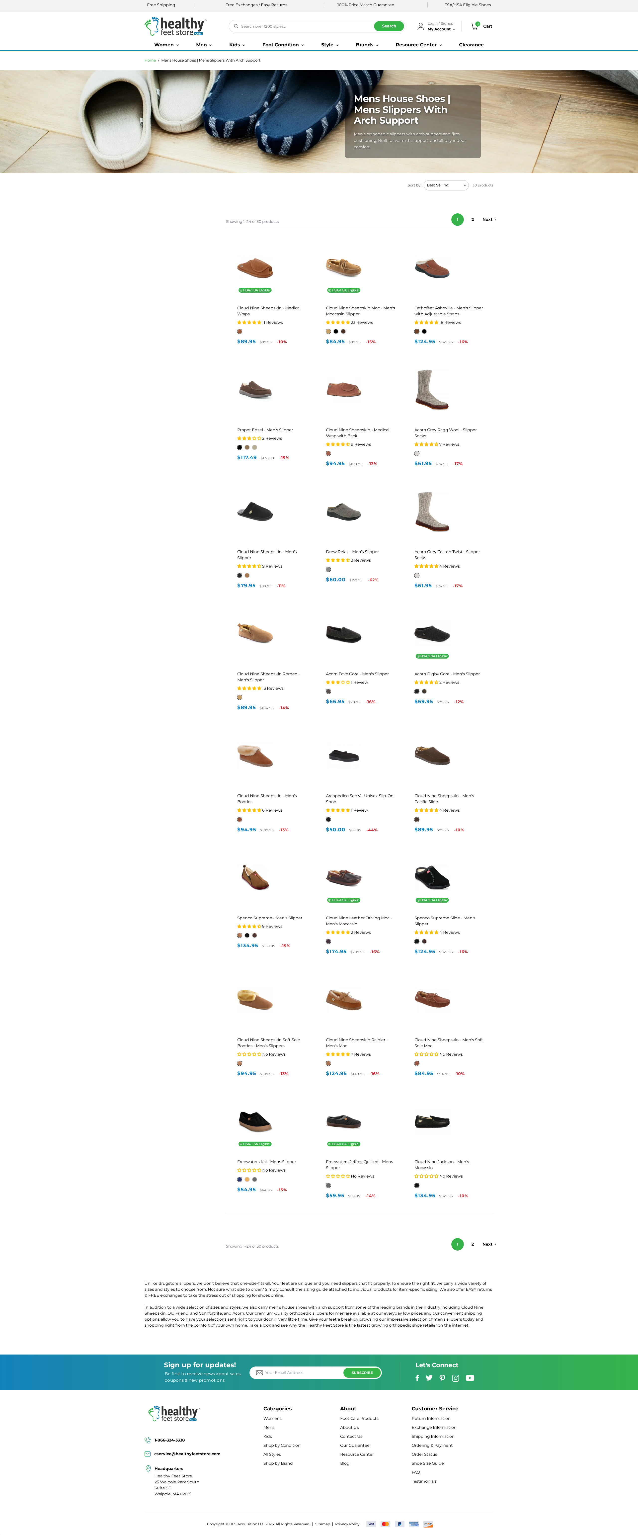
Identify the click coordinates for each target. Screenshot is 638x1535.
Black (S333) (424, 331)
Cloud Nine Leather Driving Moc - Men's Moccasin (359, 921)
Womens (272, 1418)
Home (150, 60)
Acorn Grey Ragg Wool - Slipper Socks (445, 432)
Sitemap (322, 1524)
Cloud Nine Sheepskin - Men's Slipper (267, 554)
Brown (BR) (247, 447)
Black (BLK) (239, 447)
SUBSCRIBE (362, 1372)
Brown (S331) (416, 331)
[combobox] (317, 26)
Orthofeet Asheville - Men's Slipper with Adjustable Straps (448, 311)
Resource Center (357, 1454)
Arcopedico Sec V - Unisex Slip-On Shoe (360, 798)
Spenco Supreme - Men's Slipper (269, 918)
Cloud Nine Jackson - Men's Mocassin (441, 1164)
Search (389, 26)
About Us (349, 1427)
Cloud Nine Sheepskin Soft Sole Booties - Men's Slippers (268, 1042)
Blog (344, 1463)
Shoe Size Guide (428, 1463)
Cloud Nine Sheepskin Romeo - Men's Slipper (268, 677)
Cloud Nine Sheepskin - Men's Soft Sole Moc (448, 1042)
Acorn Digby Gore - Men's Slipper (447, 674)
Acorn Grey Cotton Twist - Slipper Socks (447, 554)
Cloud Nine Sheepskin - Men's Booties (267, 798)
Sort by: (414, 185)
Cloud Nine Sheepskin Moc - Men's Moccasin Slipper (360, 311)
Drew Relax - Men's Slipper (352, 551)
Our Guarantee (355, 1445)
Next (487, 219)
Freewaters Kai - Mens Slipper (266, 1161)
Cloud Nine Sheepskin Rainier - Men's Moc (357, 1042)
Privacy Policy (347, 1524)
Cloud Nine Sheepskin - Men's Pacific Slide (444, 798)
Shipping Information (433, 1436)
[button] (166, 45)
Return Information (431, 1418)
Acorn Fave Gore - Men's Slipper (357, 674)
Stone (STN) (254, 447)
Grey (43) (328, 569)
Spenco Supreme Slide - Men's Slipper (444, 921)
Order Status (424, 1454)
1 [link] (457, 219)
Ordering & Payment (432, 1445)
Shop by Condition (282, 1445)
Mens (268, 1427)
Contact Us (351, 1436)
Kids (267, 1436)
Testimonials (424, 1481)
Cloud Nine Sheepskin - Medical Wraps (269, 311)
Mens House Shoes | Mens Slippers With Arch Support (210, 60)
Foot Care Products (359, 1418)
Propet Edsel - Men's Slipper (265, 429)
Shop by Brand (278, 1463)
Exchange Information (434, 1427)
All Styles (272, 1454)
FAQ (416, 1472)
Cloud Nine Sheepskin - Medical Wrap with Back (357, 432)
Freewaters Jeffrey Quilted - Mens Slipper (359, 1164)
